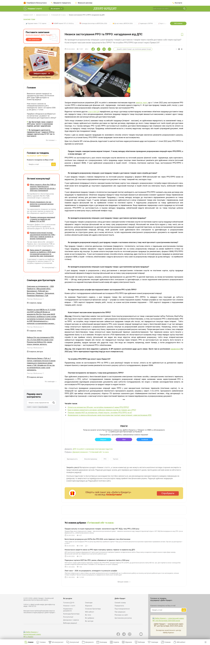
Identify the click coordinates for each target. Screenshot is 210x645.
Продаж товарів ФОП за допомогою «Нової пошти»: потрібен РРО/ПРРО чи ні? (100, 413)
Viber (124, 439)
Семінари (88, 603)
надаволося (175, 349)
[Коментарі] (109, 49)
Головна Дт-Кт (68, 603)
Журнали (88, 606)
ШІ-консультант (57, 642)
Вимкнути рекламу (84, 3)
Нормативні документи (68, 610)
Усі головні (50, 140)
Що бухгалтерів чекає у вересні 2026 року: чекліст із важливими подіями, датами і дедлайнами (40, 124)
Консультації (68, 617)
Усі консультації (48, 267)
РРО (105, 459)
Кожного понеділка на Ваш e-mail (40, 160)
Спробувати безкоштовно (37, 3)
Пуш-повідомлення (122, 609)
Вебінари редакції (70, 623)
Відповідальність (72, 459)
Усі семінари (50, 382)
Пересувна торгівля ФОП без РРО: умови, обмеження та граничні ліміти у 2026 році (97, 560)
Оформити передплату (62, 3)
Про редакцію (120, 612)
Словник (167, 642)
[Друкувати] (104, 49)
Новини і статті (35, 8)
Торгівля (115, 459)
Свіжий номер (120, 603)
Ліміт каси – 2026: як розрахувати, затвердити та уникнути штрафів (91, 571)
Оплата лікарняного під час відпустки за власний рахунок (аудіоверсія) (41, 204)
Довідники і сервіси (71, 620)
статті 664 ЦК (93, 112)
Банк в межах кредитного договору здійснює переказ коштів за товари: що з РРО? (102, 410)
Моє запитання (33, 39)
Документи (89, 642)
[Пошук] (53, 402)
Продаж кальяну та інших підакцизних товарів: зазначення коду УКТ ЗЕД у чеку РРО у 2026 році (102, 529)
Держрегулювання (42, 15)
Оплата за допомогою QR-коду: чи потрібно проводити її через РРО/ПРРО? (98, 407)
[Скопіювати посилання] (98, 49)
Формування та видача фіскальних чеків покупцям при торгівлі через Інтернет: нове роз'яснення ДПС (109, 415)
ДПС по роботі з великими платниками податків (93, 449)
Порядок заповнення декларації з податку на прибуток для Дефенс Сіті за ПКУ (42, 219)
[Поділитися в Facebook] (93, 49)
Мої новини (178, 23)
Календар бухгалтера (71, 614)
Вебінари (141, 642)
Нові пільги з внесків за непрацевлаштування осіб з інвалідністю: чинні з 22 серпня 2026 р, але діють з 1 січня (41, 107)
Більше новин (123, 582)
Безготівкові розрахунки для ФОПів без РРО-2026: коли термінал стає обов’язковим (97, 539)
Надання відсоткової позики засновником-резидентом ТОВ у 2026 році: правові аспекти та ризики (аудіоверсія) (42, 236)
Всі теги (88, 615)
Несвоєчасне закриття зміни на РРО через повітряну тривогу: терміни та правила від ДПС (100, 550)
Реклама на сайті (121, 615)
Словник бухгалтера (93, 609)
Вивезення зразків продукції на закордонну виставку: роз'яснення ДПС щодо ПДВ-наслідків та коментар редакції (40, 97)
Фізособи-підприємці (90, 459)
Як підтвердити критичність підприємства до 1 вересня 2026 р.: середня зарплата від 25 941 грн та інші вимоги (41, 133)
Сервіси (116, 642)
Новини (30, 642)
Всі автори (89, 621)
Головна (43, 642)
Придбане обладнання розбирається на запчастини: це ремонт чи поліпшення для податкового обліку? (41, 116)
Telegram (103, 439)
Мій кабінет (89, 612)
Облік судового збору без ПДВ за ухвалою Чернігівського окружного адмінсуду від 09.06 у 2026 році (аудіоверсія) (43, 188)
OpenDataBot (43, 407)
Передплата (119, 606)
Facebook (144, 439)
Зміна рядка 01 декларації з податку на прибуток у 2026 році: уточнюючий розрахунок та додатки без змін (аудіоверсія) (43, 253)
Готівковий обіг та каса (58, 15)
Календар (103, 642)
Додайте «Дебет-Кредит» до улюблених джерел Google (134, 49)
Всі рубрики (89, 618)
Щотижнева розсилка (123, 618)
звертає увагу (141, 103)
